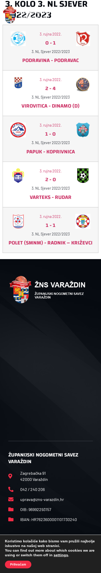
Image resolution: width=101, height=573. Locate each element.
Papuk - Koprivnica (50, 152)
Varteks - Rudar (50, 197)
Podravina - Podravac (50, 60)
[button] (92, 15)
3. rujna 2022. (51, 34)
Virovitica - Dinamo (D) (50, 106)
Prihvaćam (18, 564)
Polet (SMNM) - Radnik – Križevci (50, 243)
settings (61, 555)
